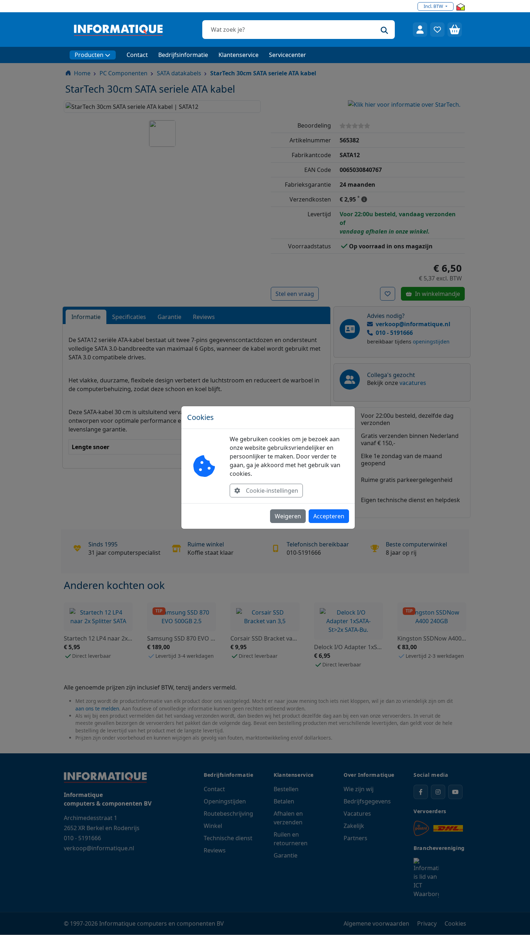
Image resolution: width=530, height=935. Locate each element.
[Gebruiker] (420, 29)
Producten (89, 55)
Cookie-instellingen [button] (272, 491)
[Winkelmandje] (454, 29)
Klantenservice (238, 55)
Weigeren (288, 516)
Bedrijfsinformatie (183, 55)
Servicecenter (287, 55)
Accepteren (328, 516)
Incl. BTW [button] (434, 6)
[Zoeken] (384, 29)
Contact (137, 55)
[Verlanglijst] (437, 29)
